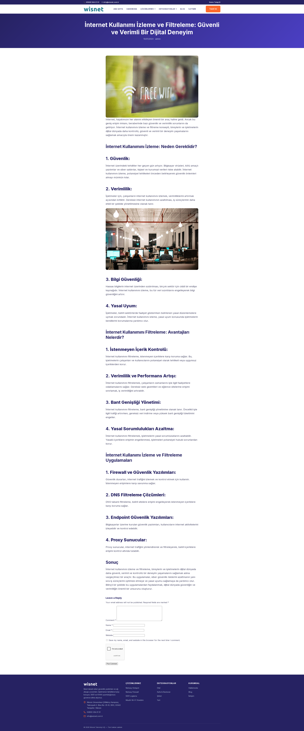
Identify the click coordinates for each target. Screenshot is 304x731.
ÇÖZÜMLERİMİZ (147, 9)
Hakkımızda (193, 688)
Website (109, 635)
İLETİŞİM (192, 9)
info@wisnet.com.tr (111, 2)
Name (109, 625)
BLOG (182, 9)
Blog (190, 692)
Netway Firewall (132, 692)
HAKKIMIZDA (131, 9)
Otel (158, 688)
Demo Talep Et (214, 2)
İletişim (191, 696)
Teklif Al (213, 9)
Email (109, 630)
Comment (111, 620)
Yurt (158, 700)
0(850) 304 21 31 (92, 2)
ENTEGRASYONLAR (167, 9)
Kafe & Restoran (163, 692)
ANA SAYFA (118, 9)
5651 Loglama (131, 696)
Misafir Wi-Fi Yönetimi (134, 700)
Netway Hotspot (132, 688)
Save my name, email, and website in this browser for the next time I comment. (144, 640)
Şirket (159, 696)
